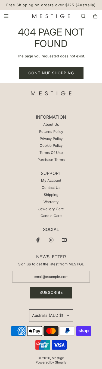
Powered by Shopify (51, 362)
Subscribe (51, 292)
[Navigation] (6, 16)
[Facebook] (38, 240)
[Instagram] (51, 240)
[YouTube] (64, 240)
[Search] (83, 16)
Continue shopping (51, 73)
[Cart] (95, 16)
